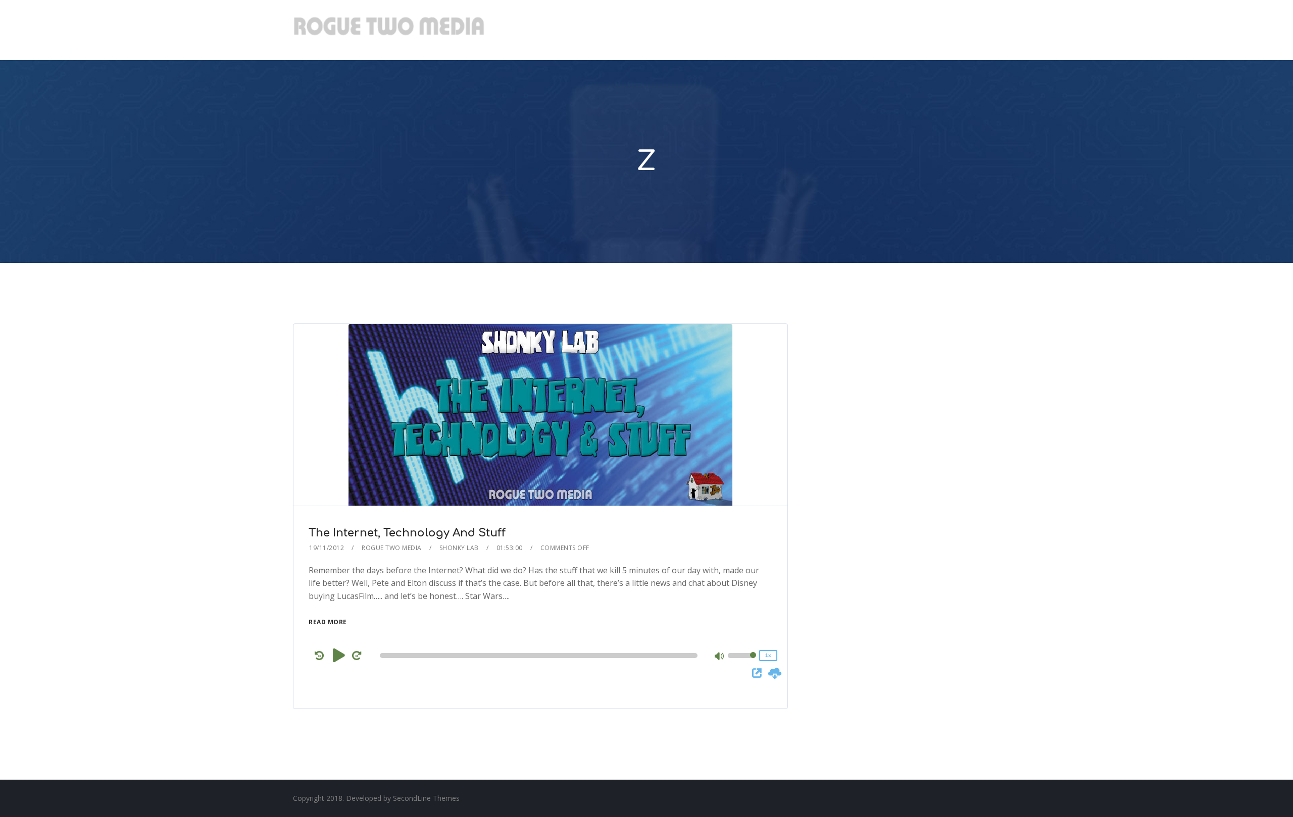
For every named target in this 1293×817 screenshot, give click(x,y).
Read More (328, 622)
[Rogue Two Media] (389, 30)
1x (768, 655)
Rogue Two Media (392, 547)
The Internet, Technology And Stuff (407, 533)
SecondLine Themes (426, 798)
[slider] (742, 662)
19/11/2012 (326, 547)
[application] (540, 655)
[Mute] (720, 657)
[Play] (339, 655)
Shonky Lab (459, 547)
